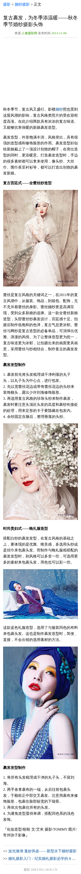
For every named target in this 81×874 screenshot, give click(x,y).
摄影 (7, 4)
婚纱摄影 (22, 4)
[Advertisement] (40, 73)
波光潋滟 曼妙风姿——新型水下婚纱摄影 (42, 851)
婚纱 (59, 109)
